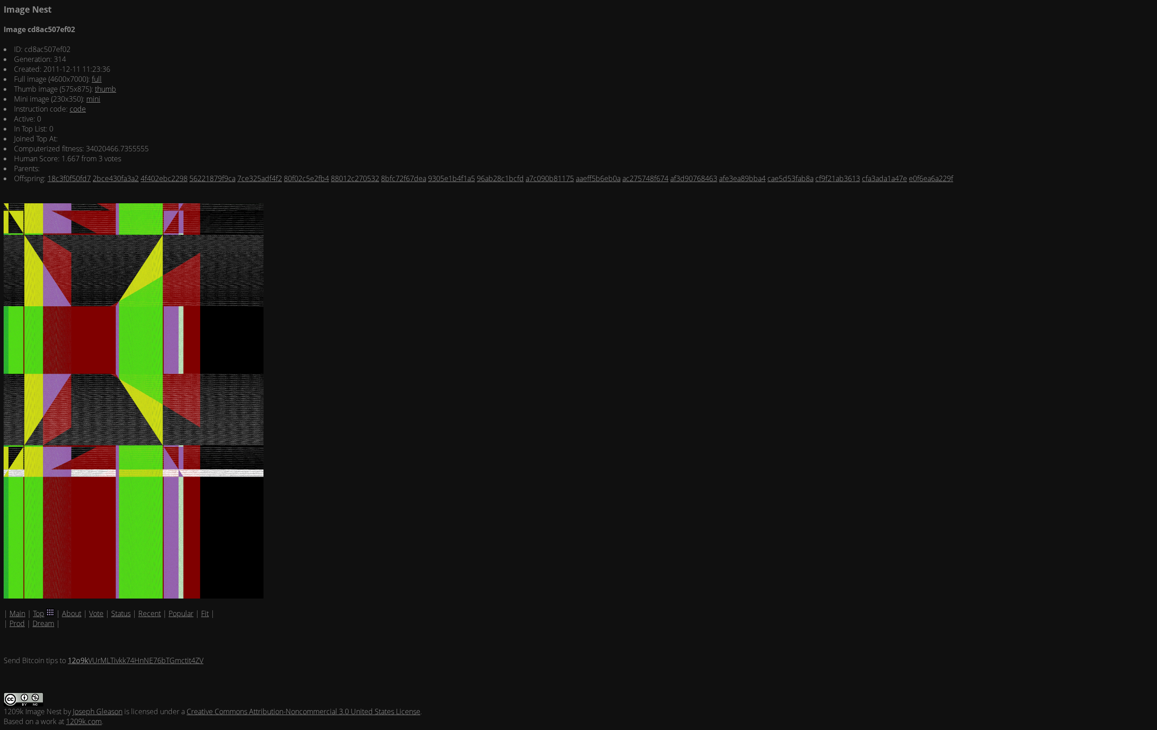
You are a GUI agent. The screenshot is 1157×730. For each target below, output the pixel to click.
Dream (43, 623)
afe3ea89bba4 (742, 178)
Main (17, 613)
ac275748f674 (645, 178)
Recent (149, 613)
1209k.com (84, 721)
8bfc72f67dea (403, 178)
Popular (181, 613)
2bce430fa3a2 (116, 178)
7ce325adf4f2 (259, 178)
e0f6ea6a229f (931, 178)
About (71, 613)
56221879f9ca (212, 178)
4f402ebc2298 (164, 178)
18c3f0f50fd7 (69, 178)
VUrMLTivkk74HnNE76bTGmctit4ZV (135, 660)
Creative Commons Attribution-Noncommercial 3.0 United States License (303, 711)
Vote (96, 613)
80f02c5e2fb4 (306, 178)
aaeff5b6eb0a (598, 178)
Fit (205, 613)
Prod (17, 623)
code (78, 109)
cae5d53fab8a (790, 178)
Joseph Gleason (97, 711)
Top (38, 613)
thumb (105, 89)
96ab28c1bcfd (500, 178)
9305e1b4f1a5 (451, 178)
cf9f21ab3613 (837, 178)
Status (121, 613)
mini (93, 99)
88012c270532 (355, 178)
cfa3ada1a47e (884, 178)
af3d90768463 (693, 178)
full (97, 79)
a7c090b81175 (550, 178)
